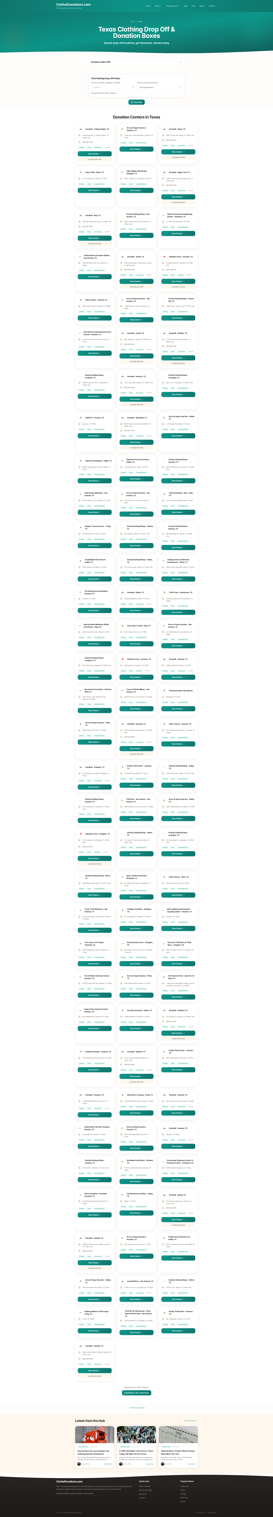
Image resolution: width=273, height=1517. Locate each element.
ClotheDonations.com (73, 4)
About (202, 6)
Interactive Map (145, 1490)
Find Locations (145, 1486)
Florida (183, 1494)
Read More (108, 1464)
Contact (212, 6)
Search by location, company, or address (105, 83)
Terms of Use (200, 1512)
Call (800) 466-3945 (94, 159)
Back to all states (138, 1408)
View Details (93, 154)
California (184, 1486)
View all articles (190, 1421)
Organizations (172, 6)
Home (147, 6)
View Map (138, 102)
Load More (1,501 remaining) (136, 1393)
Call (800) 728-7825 (178, 287)
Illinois (183, 1501)
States (157, 6)
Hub (193, 6)
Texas (182, 1490)
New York (184, 1498)
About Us (143, 1494)
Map (186, 6)
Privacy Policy (212, 1512)
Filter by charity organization (147, 83)
